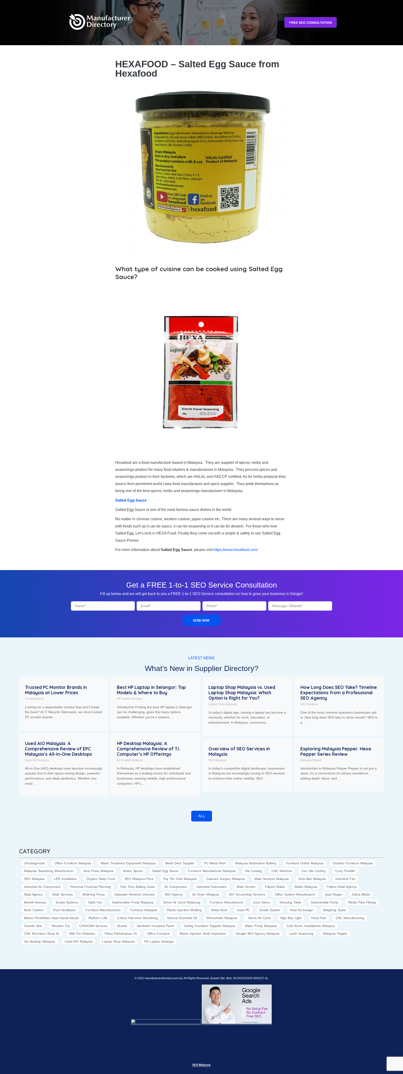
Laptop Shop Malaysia (222, 704)
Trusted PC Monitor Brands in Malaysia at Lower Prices (56, 689)
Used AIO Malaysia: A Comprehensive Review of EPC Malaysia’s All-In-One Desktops (58, 749)
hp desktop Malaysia (130, 760)
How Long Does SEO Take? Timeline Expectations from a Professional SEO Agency (338, 692)
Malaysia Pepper (311, 760)
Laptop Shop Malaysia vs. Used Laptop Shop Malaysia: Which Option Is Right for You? (241, 692)
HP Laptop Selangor (130, 698)
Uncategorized (34, 698)
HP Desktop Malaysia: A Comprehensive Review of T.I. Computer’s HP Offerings (148, 749)
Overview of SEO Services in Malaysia (239, 751)
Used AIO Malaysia (37, 760)
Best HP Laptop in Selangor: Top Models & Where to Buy (151, 689)
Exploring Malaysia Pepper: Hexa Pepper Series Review (335, 751)
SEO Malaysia (309, 704)
